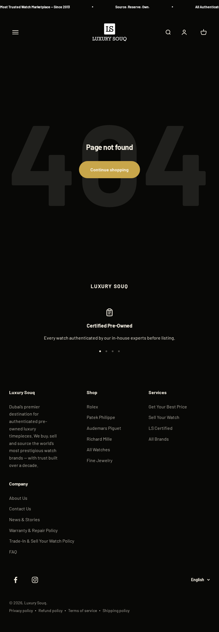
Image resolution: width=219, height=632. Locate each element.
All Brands (159, 439)
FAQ (13, 551)
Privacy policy (21, 610)
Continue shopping (109, 169)
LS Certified (161, 428)
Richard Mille (99, 439)
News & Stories (24, 519)
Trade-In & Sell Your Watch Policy (41, 540)
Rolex (92, 406)
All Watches (98, 449)
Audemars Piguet (104, 428)
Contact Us (20, 508)
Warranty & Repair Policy (33, 530)
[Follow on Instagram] (35, 579)
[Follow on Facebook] (15, 579)
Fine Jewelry (99, 460)
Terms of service (82, 610)
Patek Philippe (101, 417)
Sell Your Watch (164, 417)
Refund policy (50, 610)
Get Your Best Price (168, 406)
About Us (18, 498)
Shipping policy (116, 610)
